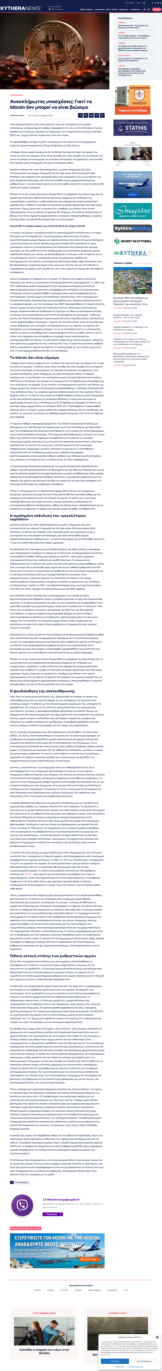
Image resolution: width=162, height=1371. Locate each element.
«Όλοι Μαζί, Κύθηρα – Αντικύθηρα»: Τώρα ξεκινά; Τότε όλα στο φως (134, 37)
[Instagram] (155, 3)
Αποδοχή (115, 1361)
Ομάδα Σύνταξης (17, 115)
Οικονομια (16, 95)
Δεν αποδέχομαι (144, 1361)
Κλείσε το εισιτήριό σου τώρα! (25, 1228)
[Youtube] (158, 3)
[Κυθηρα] (23, 8)
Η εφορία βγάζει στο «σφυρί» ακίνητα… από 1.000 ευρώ (127, 316)
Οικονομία (117, 308)
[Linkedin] (91, 115)
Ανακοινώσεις (124, 55)
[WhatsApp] (85, 115)
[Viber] (102, 115)
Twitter (29, 874)
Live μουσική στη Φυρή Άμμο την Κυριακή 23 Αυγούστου (133, 59)
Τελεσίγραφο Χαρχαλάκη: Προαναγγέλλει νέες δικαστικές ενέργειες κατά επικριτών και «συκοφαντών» (132, 72)
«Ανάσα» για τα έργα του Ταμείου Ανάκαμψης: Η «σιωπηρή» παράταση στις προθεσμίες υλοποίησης (131, 341)
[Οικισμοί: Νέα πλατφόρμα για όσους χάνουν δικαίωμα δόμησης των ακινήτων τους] (132, 280)
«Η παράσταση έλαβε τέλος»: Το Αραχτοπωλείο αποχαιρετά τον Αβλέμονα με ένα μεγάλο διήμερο (133, 48)
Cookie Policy (119, 1366)
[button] (157, 1337)
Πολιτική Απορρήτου (135, 1366)
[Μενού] (148, 9)
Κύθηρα (121, 22)
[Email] (96, 115)
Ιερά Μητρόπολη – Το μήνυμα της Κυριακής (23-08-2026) (133, 26)
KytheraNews (21, 1182)
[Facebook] (152, 3)
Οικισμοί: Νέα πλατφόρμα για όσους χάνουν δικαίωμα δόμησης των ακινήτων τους (130, 301)
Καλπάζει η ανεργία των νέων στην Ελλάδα (44, 1351)
